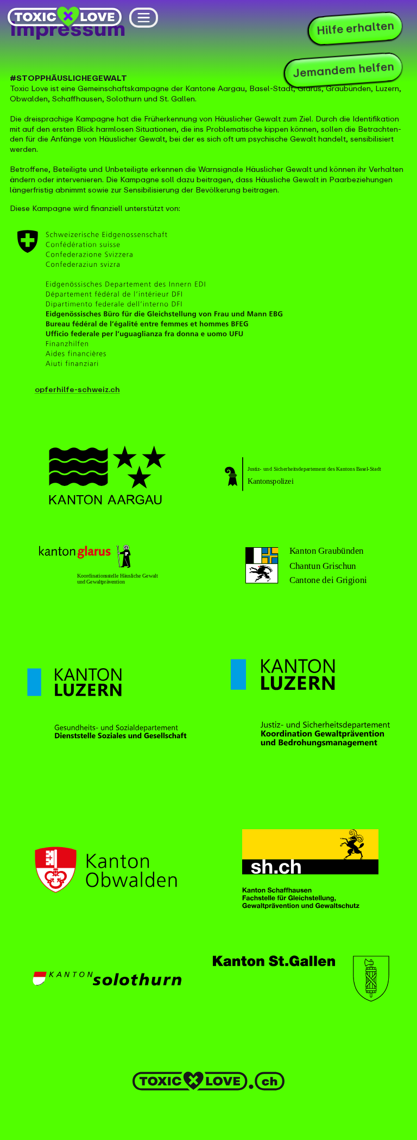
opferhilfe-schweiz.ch (77, 390)
